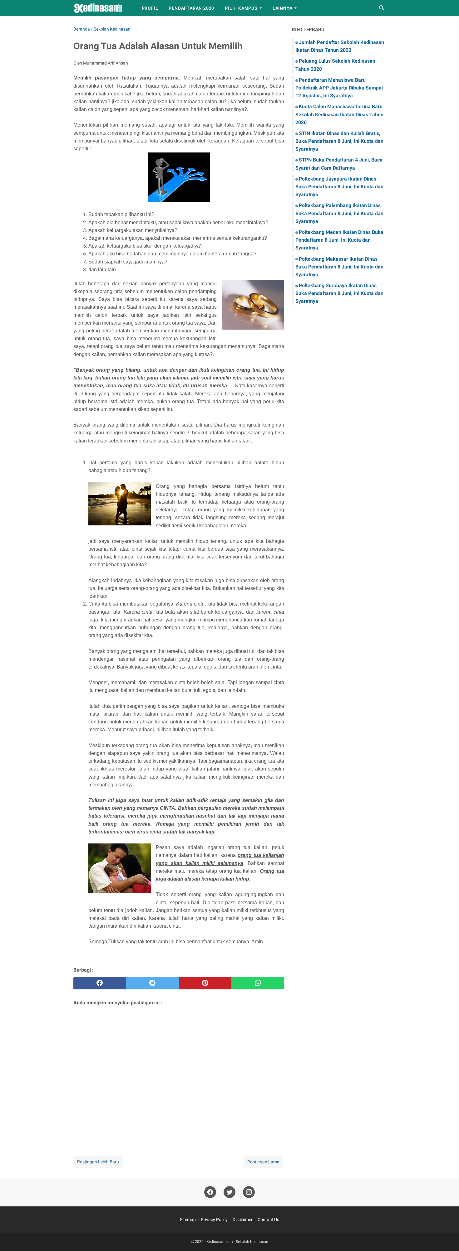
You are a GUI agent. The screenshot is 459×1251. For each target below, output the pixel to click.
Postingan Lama (263, 1161)
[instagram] (249, 1192)
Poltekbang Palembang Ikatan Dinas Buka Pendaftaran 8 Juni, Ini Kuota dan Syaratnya (339, 213)
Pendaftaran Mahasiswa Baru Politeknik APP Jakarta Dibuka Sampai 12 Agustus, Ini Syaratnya (339, 88)
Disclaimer (243, 1219)
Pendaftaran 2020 (191, 8)
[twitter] (152, 983)
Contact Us (268, 1219)
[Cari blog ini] (382, 8)
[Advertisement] (178, 1073)
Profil (150, 8)
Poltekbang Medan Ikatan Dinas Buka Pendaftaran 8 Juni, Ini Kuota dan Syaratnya (339, 240)
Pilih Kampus (241, 8)
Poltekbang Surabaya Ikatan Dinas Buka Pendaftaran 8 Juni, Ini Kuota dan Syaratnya (339, 293)
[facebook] (99, 983)
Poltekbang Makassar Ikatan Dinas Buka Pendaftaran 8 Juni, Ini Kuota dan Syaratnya (339, 267)
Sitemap (188, 1219)
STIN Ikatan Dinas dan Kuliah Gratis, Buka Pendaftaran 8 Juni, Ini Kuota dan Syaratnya (339, 141)
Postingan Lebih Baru (98, 1161)
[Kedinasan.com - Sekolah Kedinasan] (101, 8)
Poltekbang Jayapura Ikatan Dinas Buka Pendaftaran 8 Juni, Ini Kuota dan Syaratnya (339, 186)
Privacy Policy (214, 1219)
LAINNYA (283, 8)
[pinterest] (205, 983)
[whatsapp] (257, 983)
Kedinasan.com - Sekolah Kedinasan (237, 1241)
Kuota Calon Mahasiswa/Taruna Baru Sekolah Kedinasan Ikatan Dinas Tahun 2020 (339, 114)
